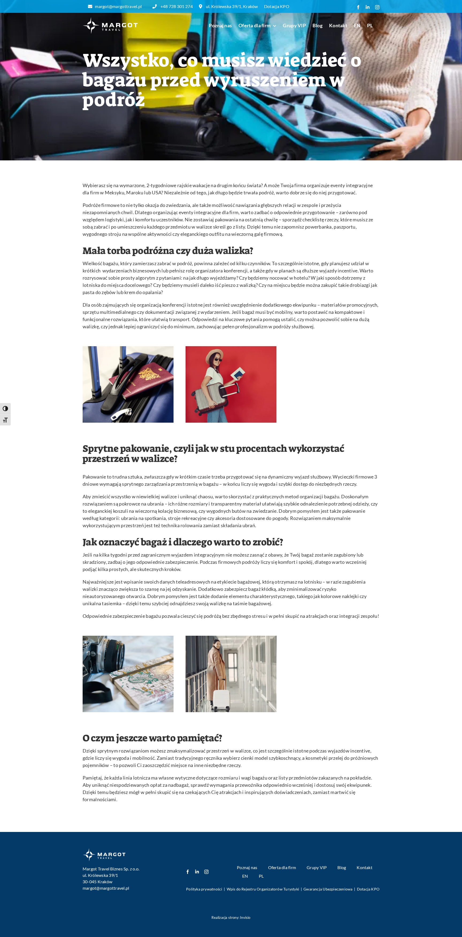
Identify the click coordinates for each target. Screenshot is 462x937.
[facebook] (188, 872)
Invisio (245, 917)
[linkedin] (197, 872)
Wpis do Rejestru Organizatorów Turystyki (263, 889)
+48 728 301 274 (177, 6)
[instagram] (206, 872)
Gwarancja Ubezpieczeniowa (327, 889)
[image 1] (104, 850)
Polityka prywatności (204, 889)
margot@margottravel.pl (118, 6)
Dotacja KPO (276, 6)
